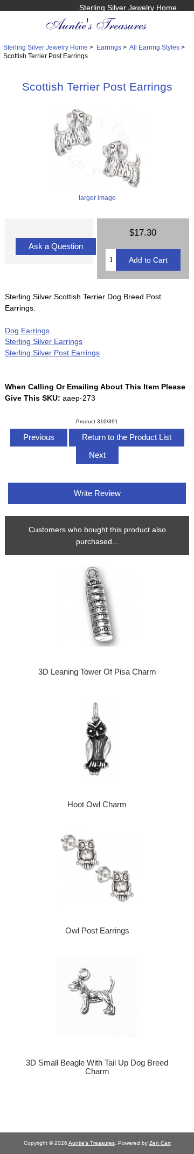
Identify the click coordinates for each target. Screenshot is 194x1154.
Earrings (108, 47)
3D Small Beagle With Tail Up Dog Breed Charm (97, 1067)
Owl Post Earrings (97, 930)
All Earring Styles (154, 47)
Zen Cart (160, 1143)
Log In (166, 19)
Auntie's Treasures (91, 1143)
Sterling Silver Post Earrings (52, 352)
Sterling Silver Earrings (43, 341)
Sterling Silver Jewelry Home (128, 7)
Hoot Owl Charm (97, 804)
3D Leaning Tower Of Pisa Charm (97, 672)
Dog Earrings (27, 330)
